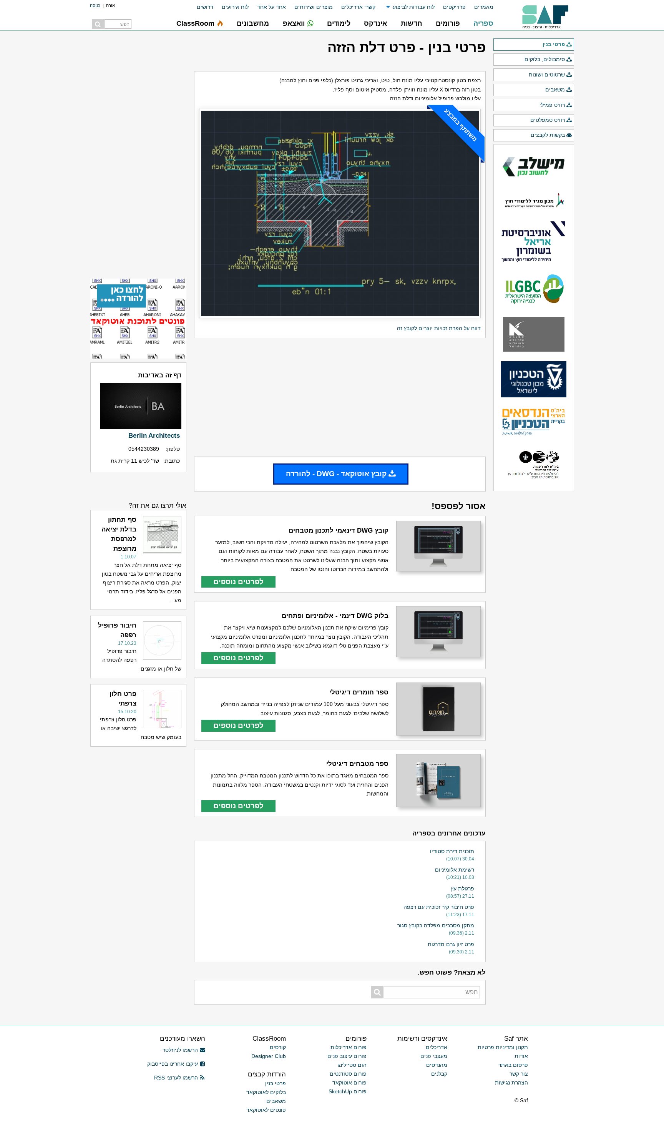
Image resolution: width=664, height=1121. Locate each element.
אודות (521, 1056)
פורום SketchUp (348, 1091)
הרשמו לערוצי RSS (176, 1077)
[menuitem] (479, 7)
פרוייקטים (454, 7)
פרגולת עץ (462, 888)
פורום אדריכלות (348, 1047)
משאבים (555, 89)
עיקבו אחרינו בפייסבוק (172, 1064)
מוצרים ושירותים (313, 7)
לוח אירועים (235, 7)
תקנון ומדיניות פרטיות (503, 1047)
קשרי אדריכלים (358, 7)
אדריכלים (436, 1047)
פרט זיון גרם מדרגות (451, 944)
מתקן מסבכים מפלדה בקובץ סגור (435, 925)
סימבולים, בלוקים (545, 59)
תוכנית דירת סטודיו (452, 851)
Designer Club (268, 1056)
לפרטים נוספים (238, 582)
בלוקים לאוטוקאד (266, 1092)
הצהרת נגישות (511, 1082)
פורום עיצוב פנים (347, 1056)
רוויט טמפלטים (547, 120)
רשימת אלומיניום (454, 870)
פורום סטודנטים (348, 1074)
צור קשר (519, 1074)
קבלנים (439, 1074)
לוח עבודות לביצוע (414, 7)
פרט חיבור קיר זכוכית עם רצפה (438, 907)
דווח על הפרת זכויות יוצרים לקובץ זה (439, 328)
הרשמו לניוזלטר (180, 1050)
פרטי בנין (554, 44)
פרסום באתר (513, 1065)
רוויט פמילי (552, 105)
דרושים (205, 7)
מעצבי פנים (433, 1056)
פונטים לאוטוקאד (266, 1110)
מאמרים (483, 7)
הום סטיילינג (352, 1065)
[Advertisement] (340, 397)
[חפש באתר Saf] (98, 24)
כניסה (95, 5)
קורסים (278, 1047)
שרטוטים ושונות (547, 74)
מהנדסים (436, 1065)
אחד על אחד (271, 7)
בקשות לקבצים (548, 135)
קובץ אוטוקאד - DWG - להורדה (336, 474)
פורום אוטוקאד (349, 1082)
